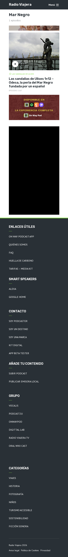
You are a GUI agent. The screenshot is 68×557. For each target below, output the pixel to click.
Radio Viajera (20, 4)
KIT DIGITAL (15, 345)
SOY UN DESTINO (18, 329)
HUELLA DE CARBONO (21, 260)
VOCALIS (13, 405)
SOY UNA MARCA (18, 337)
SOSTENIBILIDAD (18, 518)
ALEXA (12, 288)
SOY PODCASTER (18, 321)
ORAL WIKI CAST (18, 445)
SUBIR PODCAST (18, 373)
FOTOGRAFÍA (16, 494)
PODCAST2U (16, 413)
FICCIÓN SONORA (18, 526)
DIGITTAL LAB (17, 429)
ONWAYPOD (15, 421)
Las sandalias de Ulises (23, 74)
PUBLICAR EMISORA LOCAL (24, 381)
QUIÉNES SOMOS (18, 244)
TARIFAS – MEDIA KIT (21, 268)
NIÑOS (12, 502)
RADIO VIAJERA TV (19, 437)
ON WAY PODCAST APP (21, 236)
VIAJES (12, 478)
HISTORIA (14, 486)
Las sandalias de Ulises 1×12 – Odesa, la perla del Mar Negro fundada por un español (31, 82)
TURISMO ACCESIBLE (20, 510)
